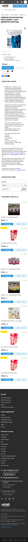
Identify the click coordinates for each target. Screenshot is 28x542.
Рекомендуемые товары (6, 422)
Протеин (3, 426)
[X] (8, 76)
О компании (4, 437)
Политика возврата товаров (7, 458)
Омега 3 (3, 424)
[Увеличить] (14, 38)
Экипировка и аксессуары (7, 407)
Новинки (3, 415)
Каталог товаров (20, 6)
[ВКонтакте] (2, 76)
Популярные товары (6, 417)
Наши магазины (5, 434)
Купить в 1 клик (21, 68)
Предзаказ (9, 68)
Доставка (3, 449)
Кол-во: (4, 71)
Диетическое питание (6, 400)
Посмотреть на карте (6, 527)
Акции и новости (5, 439)
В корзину (8, 224)
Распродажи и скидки (6, 419)
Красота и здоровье (5, 402)
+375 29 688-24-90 (20, 170)
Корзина (21, 540)
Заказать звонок (9, 474)
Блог (2, 441)
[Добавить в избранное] (25, 28)
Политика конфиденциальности (8, 456)
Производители (4, 444)
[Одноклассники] (4, 76)
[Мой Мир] (6, 76)
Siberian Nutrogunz (14, 154)
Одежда (3, 404)
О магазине (3, 460)
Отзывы (3, 463)
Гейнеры (22, 153)
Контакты (3, 453)
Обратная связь (5, 465)
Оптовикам (3, 451)
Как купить (3, 446)
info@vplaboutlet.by (10, 477)
